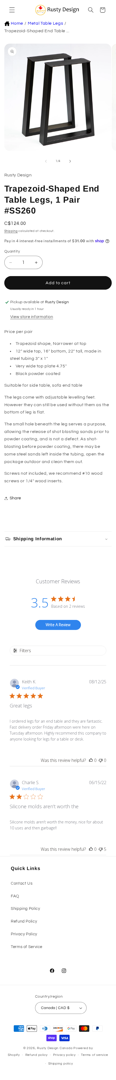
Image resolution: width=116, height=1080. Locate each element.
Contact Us (21, 883)
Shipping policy (60, 1063)
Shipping (11, 230)
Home (17, 23)
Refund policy (36, 1054)
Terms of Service (26, 947)
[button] (11, 10)
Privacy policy (64, 1054)
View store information (31, 317)
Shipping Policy (25, 909)
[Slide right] (70, 161)
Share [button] (15, 498)
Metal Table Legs (45, 23)
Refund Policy (24, 921)
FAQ (15, 896)
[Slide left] (46, 161)
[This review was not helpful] (101, 849)
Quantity (12, 251)
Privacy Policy (24, 934)
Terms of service (94, 1054)
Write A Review (58, 624)
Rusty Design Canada (55, 1048)
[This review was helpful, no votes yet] (91, 760)
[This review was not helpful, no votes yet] (101, 760)
